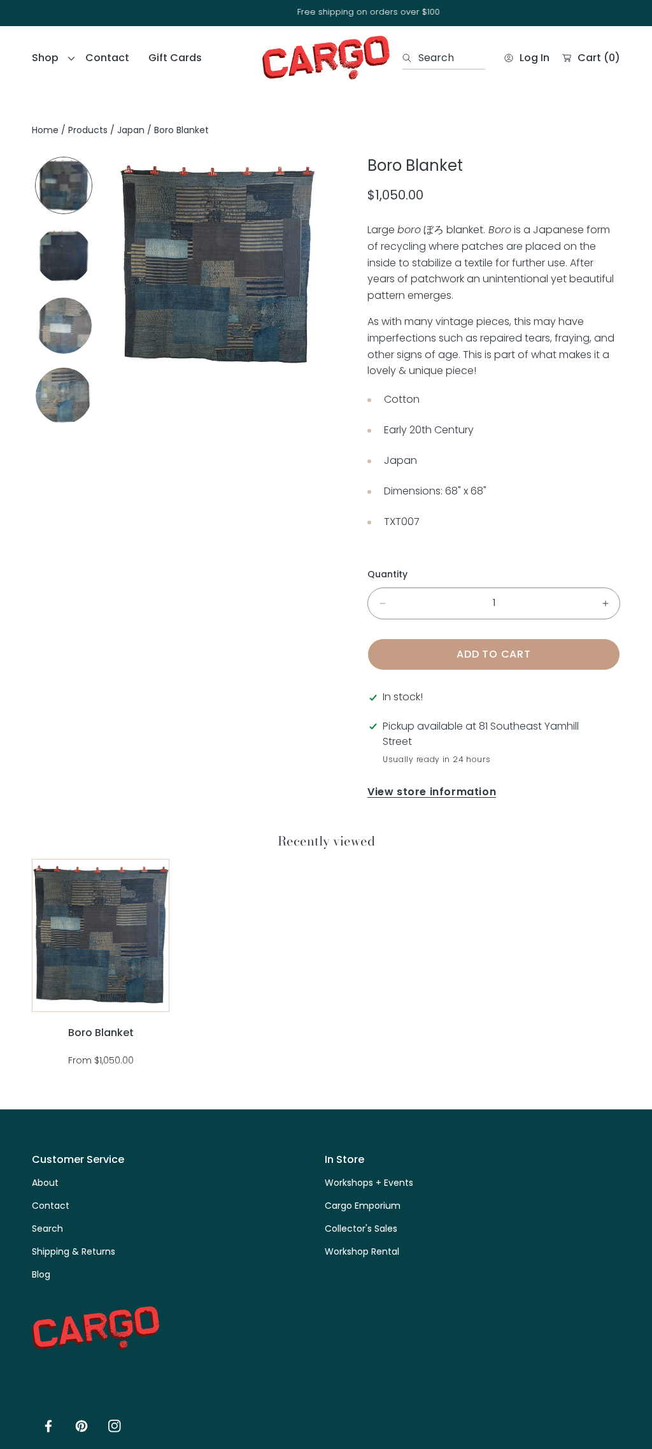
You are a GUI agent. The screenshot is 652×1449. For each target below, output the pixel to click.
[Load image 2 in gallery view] (63, 255)
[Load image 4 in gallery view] (63, 395)
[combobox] (443, 58)
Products (88, 130)
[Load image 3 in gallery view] (63, 325)
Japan (131, 130)
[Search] (410, 58)
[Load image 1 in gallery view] (63, 185)
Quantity (387, 574)
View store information (431, 792)
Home (45, 130)
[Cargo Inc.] (326, 58)
